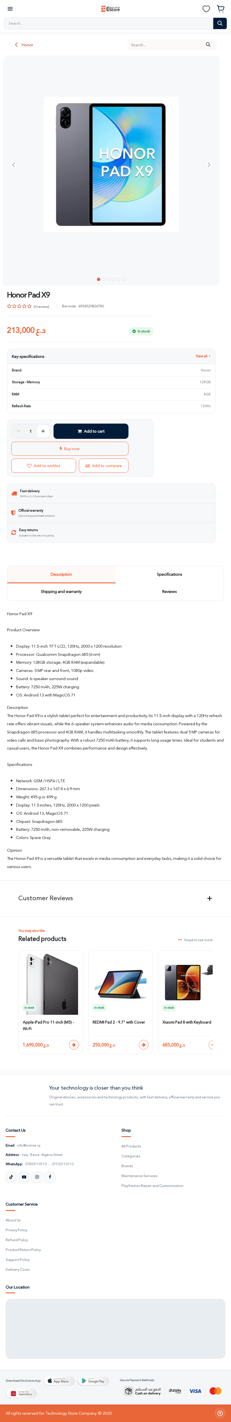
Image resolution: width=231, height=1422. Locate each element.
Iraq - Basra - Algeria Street (42, 1155)
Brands (127, 1166)
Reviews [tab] (169, 591)
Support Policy (18, 1260)
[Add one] (43, 431)
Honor (27, 45)
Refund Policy (17, 1240)
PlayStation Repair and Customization (152, 1186)
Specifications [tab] (169, 574)
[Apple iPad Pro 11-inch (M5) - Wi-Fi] (74, 1044)
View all (202, 356)
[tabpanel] (115, 740)
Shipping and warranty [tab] (61, 591)
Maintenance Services (139, 1176)
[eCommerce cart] (221, 9)
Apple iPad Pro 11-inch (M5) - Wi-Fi (48, 1025)
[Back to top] (220, 1413)
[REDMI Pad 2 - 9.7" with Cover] (143, 1044)
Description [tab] (61, 574)
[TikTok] (11, 1177)
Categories (130, 1156)
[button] (14, 164)
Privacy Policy (16, 1230)
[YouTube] (24, 1177)
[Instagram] (37, 1177)
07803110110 (36, 1164)
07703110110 (63, 1164)
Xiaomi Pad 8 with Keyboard (187, 1022)
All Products (131, 1146)
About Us (13, 1220)
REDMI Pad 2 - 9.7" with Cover (119, 1022)
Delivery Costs (18, 1270)
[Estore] (25, 1096)
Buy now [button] (72, 448)
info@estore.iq (28, 1145)
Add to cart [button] (94, 431)
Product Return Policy (23, 1250)
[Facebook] (50, 1177)
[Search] (220, 23)
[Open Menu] (10, 9)
